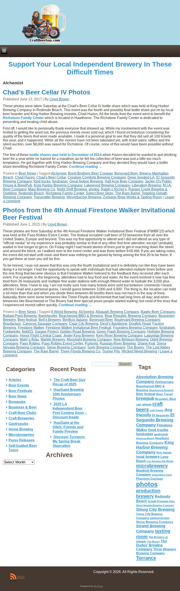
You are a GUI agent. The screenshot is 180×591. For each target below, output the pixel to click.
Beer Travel (164, 394)
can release (143, 404)
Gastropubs (18, 424)
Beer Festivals (20, 391)
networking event (162, 475)
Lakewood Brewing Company (107, 185)
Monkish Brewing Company (149, 472)
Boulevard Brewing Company (137, 320)
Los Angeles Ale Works (160, 461)
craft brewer (157, 410)
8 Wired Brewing (64, 312)
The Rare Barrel (127, 193)
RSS (21, 577)
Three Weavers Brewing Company (156, 551)
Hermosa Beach (145, 438)
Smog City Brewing (155, 509)
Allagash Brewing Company (117, 312)
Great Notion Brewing (86, 181)
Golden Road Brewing (77, 331)
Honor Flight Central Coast (40, 335)
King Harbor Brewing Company (58, 185)
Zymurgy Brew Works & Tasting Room (132, 197)
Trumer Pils (111, 351)
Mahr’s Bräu (29, 339)
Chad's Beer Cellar (51, 177)
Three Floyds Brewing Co (80, 351)
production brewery (148, 493)
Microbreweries (21, 435)
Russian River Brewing (118, 343)
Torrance (146, 558)
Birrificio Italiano (75, 320)
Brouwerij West (165, 399)
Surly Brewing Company (106, 347)
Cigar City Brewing (83, 323)
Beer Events (19, 385)
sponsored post (159, 518)
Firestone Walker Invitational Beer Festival (78, 327)
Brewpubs (17, 402)
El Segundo (160, 415)
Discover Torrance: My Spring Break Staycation (69, 441)
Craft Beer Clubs (22, 413)
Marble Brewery (53, 339)
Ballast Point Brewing (20, 316)
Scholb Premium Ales (161, 501)
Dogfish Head (140, 323)
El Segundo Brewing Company (155, 419)
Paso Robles (30, 343)
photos (94, 189)
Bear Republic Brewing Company (131, 316)
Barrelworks (47, 316)
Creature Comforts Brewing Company (97, 177)
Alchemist (58, 173)
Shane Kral (146, 343)
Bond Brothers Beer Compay (90, 173)
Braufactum (12, 323)
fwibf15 (27, 331)
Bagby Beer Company (158, 312)
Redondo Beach (31, 193)
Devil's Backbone (113, 323)
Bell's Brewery (50, 320)
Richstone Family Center (23, 118)
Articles (15, 380)
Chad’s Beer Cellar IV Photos (46, 92)
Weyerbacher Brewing (84, 197)
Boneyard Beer (126, 173)
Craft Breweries (21, 418)
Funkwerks (11, 331)
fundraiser (60, 181)
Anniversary (164, 382)
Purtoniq (91, 343)
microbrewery (152, 465)
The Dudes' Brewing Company (151, 545)
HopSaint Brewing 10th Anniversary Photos (68, 394)
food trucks (42, 181)
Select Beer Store (99, 193)
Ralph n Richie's (114, 189)
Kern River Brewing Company (119, 335)
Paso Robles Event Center (62, 343)
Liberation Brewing (146, 185)
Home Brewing (21, 429)
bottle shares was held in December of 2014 (65, 155)
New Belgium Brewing (130, 339)
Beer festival (27, 320)
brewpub (145, 398)
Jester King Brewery (78, 335)
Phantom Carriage (149, 478)
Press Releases (21, 440)
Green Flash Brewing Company (121, 331)
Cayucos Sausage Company (45, 323)
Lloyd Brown (59, 99)
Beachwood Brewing (161, 390)
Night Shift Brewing (72, 189)
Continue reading (85, 166)
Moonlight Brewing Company (89, 339)
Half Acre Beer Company (124, 181)
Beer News (27, 173)
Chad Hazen (25, 177)
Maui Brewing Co (41, 189)
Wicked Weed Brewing (139, 351)
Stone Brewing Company (66, 347)
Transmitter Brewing (49, 197)
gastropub (161, 434)
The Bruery (135, 347)
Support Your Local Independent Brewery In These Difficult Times (90, 68)
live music (164, 452)
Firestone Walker (31, 327)
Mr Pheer (98, 586)
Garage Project (46, 331)
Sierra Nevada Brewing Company (155, 505)
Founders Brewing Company (135, 327)
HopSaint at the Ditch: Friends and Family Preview (68, 427)
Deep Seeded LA (141, 177)
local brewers (148, 457)
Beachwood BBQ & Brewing (81, 316)
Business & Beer (23, 407)
